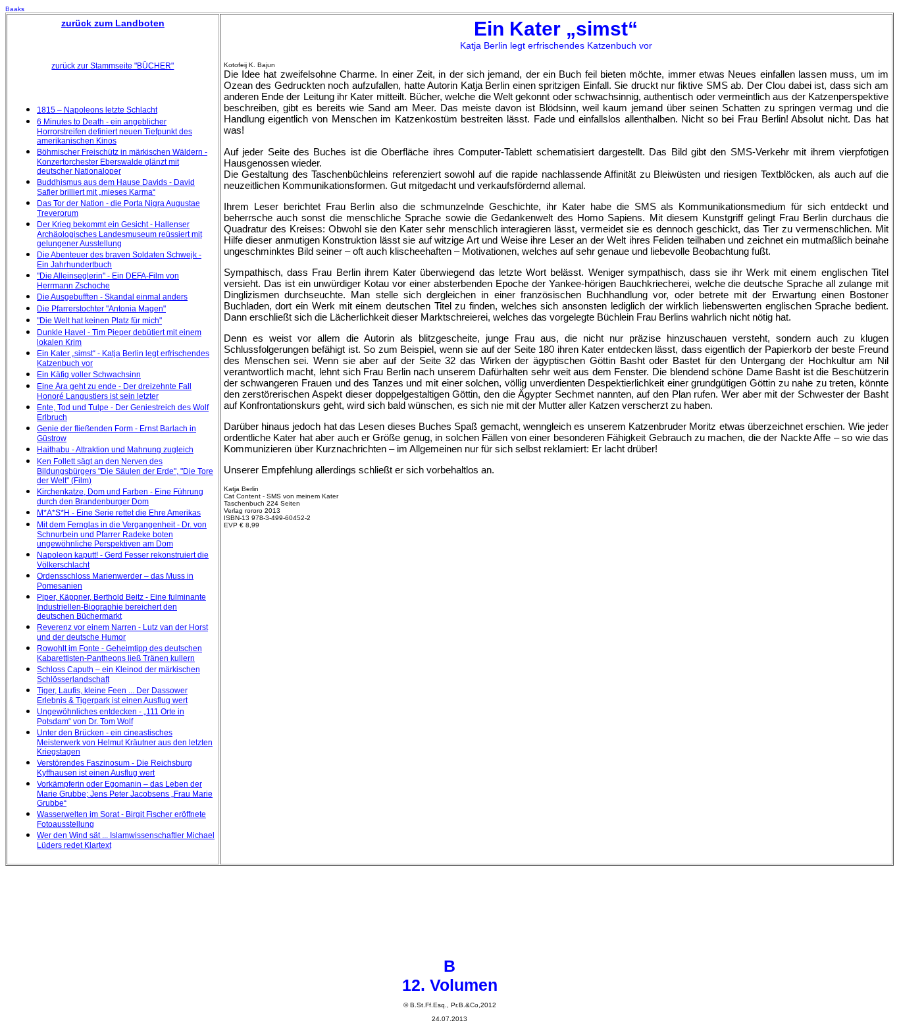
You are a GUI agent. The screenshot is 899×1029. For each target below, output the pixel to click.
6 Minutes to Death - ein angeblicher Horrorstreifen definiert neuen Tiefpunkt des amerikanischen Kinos (114, 131)
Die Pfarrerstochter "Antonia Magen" (101, 308)
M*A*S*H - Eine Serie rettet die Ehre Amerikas (119, 512)
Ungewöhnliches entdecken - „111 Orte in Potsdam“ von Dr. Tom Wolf (110, 716)
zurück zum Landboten (113, 23)
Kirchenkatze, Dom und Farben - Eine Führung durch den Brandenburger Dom (120, 496)
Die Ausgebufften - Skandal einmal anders (112, 297)
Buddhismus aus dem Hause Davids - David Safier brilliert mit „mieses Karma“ (116, 187)
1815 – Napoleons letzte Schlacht (97, 110)
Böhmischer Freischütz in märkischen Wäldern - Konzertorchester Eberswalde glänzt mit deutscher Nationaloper (122, 161)
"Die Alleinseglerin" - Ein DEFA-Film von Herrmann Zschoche (108, 280)
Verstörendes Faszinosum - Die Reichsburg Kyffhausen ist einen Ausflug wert (114, 768)
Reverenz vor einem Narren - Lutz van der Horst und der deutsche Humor (122, 632)
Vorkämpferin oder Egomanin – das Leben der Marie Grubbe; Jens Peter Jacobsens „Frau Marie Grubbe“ (125, 793)
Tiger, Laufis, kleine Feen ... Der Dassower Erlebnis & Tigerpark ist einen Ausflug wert (112, 695)
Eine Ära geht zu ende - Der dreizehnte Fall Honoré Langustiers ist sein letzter (114, 391)
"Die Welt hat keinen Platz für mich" (99, 320)
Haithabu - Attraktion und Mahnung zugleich (115, 449)
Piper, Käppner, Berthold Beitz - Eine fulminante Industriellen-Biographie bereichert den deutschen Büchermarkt (121, 607)
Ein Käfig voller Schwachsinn (89, 374)
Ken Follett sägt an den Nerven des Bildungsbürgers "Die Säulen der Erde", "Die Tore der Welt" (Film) (125, 471)
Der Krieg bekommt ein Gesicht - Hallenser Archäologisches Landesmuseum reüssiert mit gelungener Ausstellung (119, 234)
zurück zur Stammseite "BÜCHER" (112, 65)
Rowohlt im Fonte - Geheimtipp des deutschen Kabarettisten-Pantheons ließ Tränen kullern (119, 653)
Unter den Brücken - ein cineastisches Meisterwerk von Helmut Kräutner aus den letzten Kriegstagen (125, 742)
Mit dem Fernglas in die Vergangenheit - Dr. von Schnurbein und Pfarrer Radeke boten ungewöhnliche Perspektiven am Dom (122, 534)
